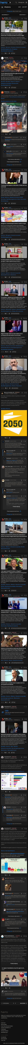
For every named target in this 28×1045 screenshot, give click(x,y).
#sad (18, 199)
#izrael (11, 96)
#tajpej (14, 311)
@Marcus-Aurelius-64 (11, 460)
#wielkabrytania (19, 345)
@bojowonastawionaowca (17, 853)
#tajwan (14, 309)
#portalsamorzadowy (12, 626)
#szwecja (13, 47)
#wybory (3, 47)
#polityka (8, 81)
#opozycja (23, 199)
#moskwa (3, 199)
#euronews (19, 385)
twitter (3, 1040)
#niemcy (8, 771)
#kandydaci (19, 586)
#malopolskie (15, 83)
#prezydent (8, 309)
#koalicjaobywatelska (10, 586)
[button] (14, 117)
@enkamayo (8, 139)
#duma (14, 385)
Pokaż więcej (16, 506)
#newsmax (13, 274)
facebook (3, 1037)
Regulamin (4, 1024)
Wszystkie (22, 14)
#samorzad (4, 626)
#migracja (14, 49)
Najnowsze (5, 14)
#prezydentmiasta (5, 274)
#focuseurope (19, 311)
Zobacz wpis (7, 713)
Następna (22, 1003)
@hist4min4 (9, 453)
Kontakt (3, 1023)
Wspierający (4, 1032)
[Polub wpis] (26, 19)
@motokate (9, 492)
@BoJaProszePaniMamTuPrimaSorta (15, 911)
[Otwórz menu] (26, 2)
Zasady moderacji (6, 1027)
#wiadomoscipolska (6, 83)
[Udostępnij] (9, 53)
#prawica (8, 47)
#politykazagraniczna (6, 49)
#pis (12, 746)
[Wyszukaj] (16, 2)
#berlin (2, 98)
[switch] (9, 2)
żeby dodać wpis (14, 11)
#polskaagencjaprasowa (7, 51)
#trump (11, 660)
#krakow (17, 81)
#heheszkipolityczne (6, 347)
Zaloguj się (21, 2)
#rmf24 (21, 197)
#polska (3, 81)
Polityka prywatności (7, 1026)
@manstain (7, 797)
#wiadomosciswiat (20, 47)
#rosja (2, 197)
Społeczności (4, 1030)
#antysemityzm (21, 96)
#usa (2, 660)
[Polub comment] (25, 138)
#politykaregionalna (6, 85)
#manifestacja (4, 201)
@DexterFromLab (10, 904)
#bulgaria (8, 235)
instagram (4, 1038)
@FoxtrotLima (9, 146)
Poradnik (3, 1029)
